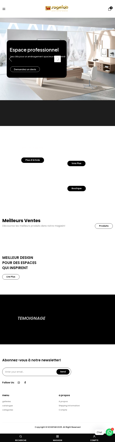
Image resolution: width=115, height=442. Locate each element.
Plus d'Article (32, 160)
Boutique (77, 188)
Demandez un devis (25, 69)
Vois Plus (76, 163)
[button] (109, 9)
